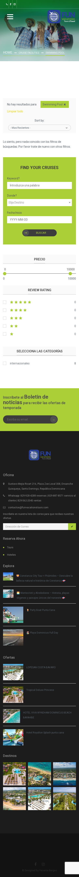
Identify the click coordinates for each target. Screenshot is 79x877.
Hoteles (11, 554)
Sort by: (39, 120)
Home (7, 52)
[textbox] (39, 202)
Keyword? (13, 178)
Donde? (12, 195)
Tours (10, 547)
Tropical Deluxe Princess (40, 690)
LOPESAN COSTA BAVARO (41, 667)
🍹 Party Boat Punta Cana (40, 610)
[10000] (70, 273)
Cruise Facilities (29, 52)
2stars (39, 326)
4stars (39, 310)
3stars (39, 318)
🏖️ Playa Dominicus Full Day (42, 632)
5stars (39, 302)
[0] (4, 273)
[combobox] (39, 202)
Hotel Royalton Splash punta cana (45, 732)
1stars (39, 334)
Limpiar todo (15, 111)
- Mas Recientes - (20, 127)
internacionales (20, 363)
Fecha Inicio (14, 212)
